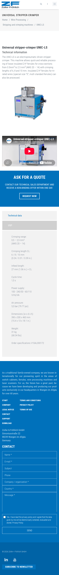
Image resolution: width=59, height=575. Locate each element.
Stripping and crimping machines (18, 24)
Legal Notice (8, 409)
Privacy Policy (27, 405)
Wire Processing (18, 19)
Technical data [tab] (15, 215)
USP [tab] (10, 225)
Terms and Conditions (30, 400)
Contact (6, 414)
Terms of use (26, 409)
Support (6, 419)
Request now (29, 196)
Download (7, 423)
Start (5, 400)
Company (6, 405)
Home (5, 19)
